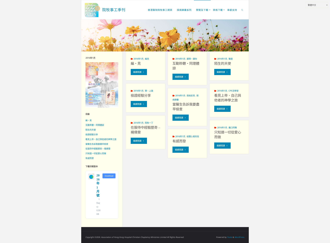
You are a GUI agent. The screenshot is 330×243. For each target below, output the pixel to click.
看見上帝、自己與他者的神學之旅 (100, 139)
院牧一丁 (149, 122)
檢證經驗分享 (141, 95)
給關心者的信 (193, 136)
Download (109, 176)
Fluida (229, 237)
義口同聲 (233, 127)
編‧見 (136, 63)
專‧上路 (149, 90)
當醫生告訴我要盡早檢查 (96, 144)
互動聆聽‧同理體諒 (94, 125)
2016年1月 (138, 58)
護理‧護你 (192, 58)
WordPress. (240, 237)
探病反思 (191, 95)
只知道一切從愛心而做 (95, 153)
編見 (147, 58)
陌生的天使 (222, 63)
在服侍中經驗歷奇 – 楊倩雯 (97, 148)
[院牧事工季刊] (92, 9)
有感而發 (179, 141)
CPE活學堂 (233, 90)
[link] (242, 9)
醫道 (231, 58)
